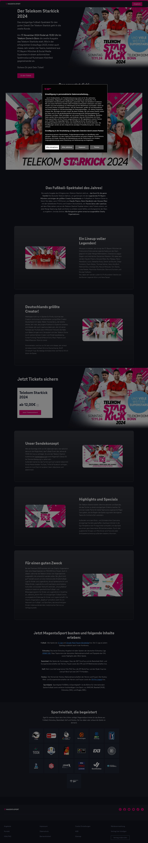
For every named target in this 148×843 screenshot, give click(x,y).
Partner (96, 147)
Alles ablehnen (67, 147)
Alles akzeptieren (52, 147)
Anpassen (82, 147)
